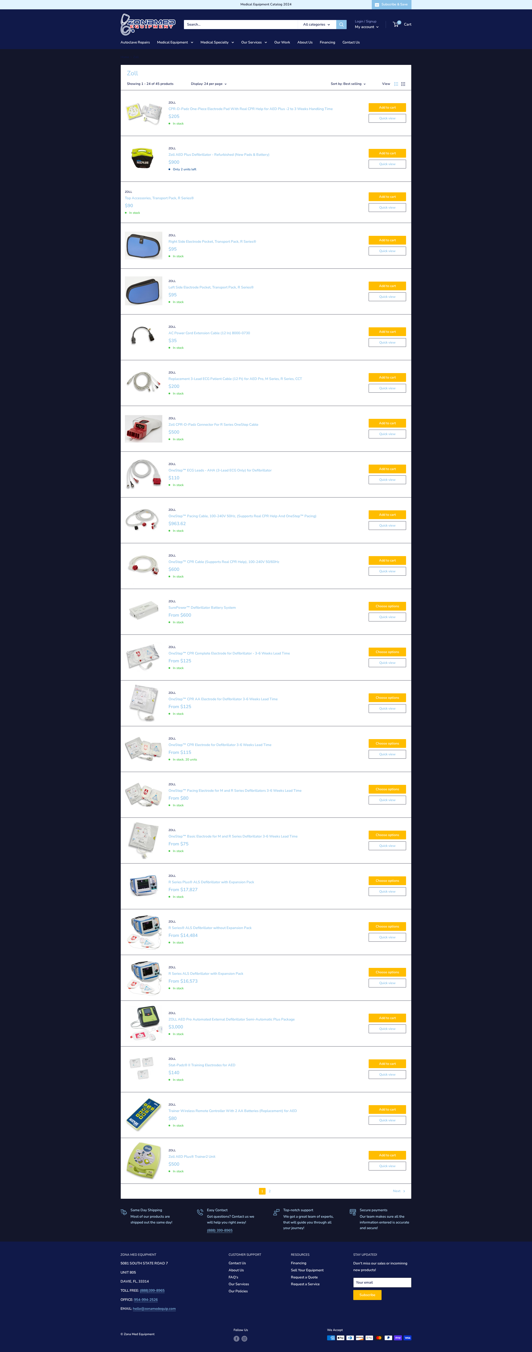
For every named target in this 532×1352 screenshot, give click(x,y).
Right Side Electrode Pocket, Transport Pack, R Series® (212, 241)
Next (396, 1191)
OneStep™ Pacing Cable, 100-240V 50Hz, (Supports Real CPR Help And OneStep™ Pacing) (242, 516)
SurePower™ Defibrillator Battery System (202, 607)
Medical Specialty (215, 42)
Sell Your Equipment (307, 1270)
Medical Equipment (173, 42)
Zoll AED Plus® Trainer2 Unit (192, 1156)
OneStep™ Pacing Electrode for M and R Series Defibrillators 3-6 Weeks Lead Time (235, 790)
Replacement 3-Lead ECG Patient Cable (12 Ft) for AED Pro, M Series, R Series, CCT (235, 378)
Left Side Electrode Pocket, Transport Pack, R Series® (211, 287)
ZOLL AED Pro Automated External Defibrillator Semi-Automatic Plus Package (232, 1019)
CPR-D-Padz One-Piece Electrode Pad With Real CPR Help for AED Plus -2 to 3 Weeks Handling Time (251, 108)
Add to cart (387, 107)
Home (125, 57)
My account (365, 26)
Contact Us (351, 42)
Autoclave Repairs (135, 42)
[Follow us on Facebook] (236, 1338)
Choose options (387, 606)
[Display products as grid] (403, 84)
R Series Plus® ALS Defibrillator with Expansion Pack (211, 882)
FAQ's (233, 1277)
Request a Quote (304, 1277)
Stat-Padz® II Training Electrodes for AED (202, 1065)
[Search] (341, 24)
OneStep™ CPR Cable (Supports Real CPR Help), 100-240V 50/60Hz (224, 561)
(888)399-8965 (152, 1290)
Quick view (387, 118)
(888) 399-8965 (220, 1230)
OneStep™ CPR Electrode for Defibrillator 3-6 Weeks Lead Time (220, 744)
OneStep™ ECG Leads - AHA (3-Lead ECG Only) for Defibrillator (220, 470)
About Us (305, 42)
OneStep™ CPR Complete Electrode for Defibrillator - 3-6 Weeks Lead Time (229, 653)
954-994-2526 (146, 1299)
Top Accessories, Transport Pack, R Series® (159, 198)
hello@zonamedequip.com (154, 1308)
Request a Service (305, 1284)
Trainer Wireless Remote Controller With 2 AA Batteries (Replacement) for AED (233, 1110)
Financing (327, 42)
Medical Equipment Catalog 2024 (266, 4)
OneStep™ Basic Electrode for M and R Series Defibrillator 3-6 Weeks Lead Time (233, 836)
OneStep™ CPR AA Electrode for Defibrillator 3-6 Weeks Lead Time (223, 699)
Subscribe (367, 1295)
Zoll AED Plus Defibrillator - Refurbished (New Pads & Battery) (219, 154)
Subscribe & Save (395, 4)
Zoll (172, 103)
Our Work (282, 42)
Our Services (251, 42)
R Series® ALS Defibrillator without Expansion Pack (210, 927)
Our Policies (238, 1291)
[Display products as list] (396, 84)
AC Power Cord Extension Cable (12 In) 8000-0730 (209, 333)
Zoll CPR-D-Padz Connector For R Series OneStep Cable (213, 424)
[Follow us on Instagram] (244, 1338)
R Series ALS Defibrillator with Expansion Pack (206, 973)
